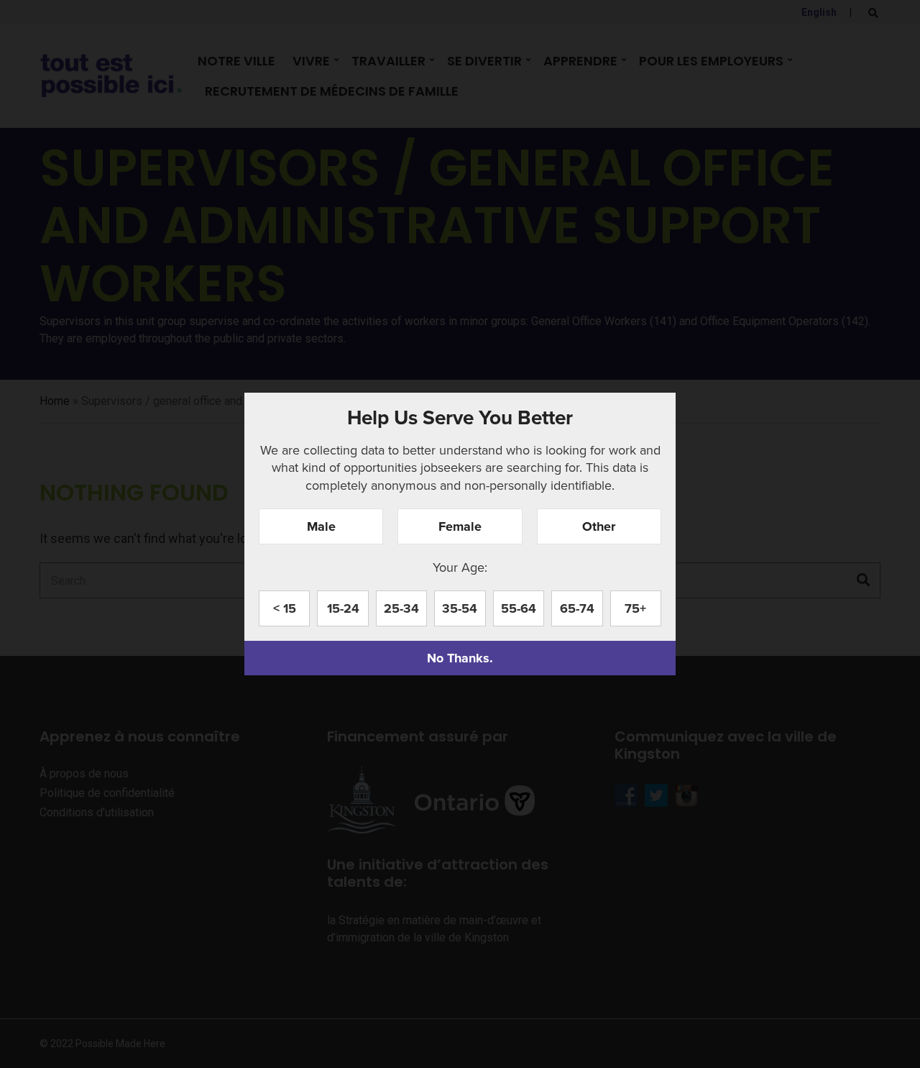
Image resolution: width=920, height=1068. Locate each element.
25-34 (401, 608)
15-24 (343, 608)
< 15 (284, 608)
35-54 (459, 608)
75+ (635, 608)
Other (598, 526)
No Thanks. (460, 658)
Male (321, 526)
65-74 (577, 608)
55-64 (518, 608)
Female (460, 526)
